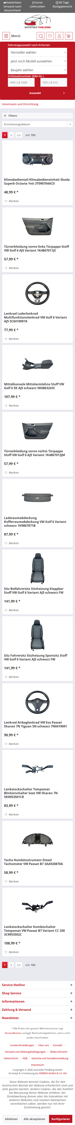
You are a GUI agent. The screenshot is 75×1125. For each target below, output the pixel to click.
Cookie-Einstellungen (22, 1045)
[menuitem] (11, 36)
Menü (15, 36)
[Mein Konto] (59, 36)
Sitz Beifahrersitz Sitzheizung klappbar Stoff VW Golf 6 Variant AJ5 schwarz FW (33, 590)
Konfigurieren (61, 1119)
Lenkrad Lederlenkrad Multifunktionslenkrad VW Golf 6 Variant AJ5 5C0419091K (35, 317)
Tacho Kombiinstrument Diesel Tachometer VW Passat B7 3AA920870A (33, 862)
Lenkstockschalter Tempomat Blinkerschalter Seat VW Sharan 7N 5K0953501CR (31, 793)
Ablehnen (11, 1119)
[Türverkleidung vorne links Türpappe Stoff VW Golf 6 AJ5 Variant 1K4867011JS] (37, 226)
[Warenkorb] (69, 36)
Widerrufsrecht (58, 1051)
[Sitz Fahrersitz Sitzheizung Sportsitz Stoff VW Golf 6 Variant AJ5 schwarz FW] (37, 635)
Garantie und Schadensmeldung (50, 1058)
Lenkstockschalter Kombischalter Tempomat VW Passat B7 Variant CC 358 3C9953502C (34, 930)
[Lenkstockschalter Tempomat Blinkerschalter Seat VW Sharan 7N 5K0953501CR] (37, 769)
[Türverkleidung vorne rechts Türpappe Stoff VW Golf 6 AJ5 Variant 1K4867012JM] (37, 431)
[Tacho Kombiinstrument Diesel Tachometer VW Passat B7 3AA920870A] (37, 840)
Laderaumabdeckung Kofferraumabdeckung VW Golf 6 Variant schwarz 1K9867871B (35, 521)
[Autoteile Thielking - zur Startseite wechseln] (37, 21)
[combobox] (37, 52)
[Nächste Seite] (11, 135)
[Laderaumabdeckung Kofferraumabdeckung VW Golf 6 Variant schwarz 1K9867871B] (37, 497)
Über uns (43, 1045)
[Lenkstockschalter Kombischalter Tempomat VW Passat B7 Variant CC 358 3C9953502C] (37, 906)
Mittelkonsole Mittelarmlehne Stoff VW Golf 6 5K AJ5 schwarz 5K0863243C (34, 386)
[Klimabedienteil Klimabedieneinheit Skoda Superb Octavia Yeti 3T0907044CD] (37, 159)
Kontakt (57, 1045)
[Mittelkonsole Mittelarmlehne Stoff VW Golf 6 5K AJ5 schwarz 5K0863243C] (37, 364)
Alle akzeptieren (34, 1119)
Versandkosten (13, 1033)
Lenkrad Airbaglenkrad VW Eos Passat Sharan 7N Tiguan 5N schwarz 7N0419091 (35, 724)
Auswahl (35, 93)
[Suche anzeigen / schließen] (40, 36)
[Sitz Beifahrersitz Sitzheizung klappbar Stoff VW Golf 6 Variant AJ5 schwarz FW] (37, 568)
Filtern (12, 115)
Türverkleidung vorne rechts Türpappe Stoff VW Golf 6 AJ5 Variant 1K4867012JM (34, 453)
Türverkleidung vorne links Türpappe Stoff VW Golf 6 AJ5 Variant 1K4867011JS (36, 248)
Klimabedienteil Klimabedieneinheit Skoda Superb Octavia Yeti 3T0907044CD (37, 181)
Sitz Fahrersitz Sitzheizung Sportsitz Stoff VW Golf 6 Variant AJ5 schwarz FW (35, 657)
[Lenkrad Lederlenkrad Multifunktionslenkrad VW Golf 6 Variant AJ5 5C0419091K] (37, 293)
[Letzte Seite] (18, 135)
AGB (24, 1058)
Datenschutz (11, 1058)
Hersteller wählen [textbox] (23, 52)
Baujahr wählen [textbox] (22, 70)
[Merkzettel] (50, 36)
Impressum (37, 1064)
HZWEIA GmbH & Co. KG (53, 1073)
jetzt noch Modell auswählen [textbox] (31, 61)
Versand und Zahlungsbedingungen (25, 1051)
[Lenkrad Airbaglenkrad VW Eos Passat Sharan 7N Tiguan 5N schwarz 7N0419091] (37, 702)
